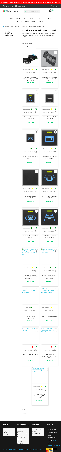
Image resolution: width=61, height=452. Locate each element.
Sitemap (19, 441)
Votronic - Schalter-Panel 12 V (30, 354)
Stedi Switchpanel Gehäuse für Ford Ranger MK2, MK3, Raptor (49, 78)
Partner (49, 18)
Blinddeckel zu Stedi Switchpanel (30, 196)
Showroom (20, 443)
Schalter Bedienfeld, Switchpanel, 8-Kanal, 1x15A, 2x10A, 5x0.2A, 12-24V (30, 277)
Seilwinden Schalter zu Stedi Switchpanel (30, 236)
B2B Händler (39, 18)
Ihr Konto (35, 425)
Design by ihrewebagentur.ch (35, 449)
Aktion (18, 18)
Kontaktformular (20, 6)
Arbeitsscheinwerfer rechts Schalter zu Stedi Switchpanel (49, 277)
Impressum (23, 449)
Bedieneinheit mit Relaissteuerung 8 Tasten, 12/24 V (40, 396)
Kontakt (19, 439)
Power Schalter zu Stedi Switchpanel (30, 117)
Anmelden (34, 431)
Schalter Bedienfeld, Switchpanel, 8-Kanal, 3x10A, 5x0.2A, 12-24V (30, 78)
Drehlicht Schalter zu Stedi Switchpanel (49, 196)
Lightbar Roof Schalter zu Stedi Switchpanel (49, 236)
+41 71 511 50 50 (8, 6)
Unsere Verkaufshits (8, 435)
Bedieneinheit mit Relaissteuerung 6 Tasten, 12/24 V (49, 356)
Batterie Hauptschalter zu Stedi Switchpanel (49, 157)
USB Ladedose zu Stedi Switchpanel (49, 117)
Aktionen (5, 429)
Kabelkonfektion (30, 21)
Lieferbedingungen (22, 429)
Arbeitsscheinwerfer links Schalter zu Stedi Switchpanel (30, 316)
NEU (25, 18)
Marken (19, 21)
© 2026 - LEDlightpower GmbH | (11, 449)
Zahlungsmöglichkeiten (23, 437)
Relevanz (47, 47)
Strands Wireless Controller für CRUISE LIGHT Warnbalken (50, 315)
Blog (31, 18)
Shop (11, 18)
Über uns (41, 21)
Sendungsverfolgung (37, 429)
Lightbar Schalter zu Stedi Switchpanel (30, 157)
